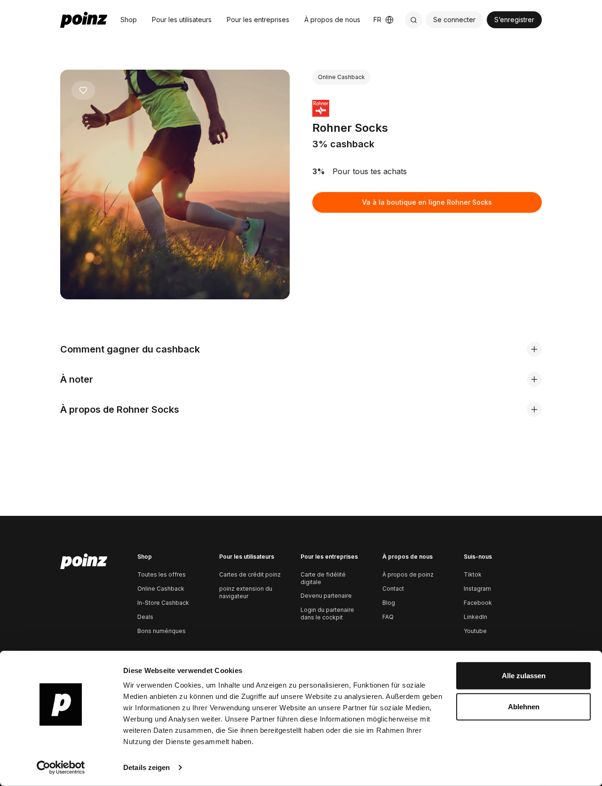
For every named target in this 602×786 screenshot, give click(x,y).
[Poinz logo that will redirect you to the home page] (83, 561)
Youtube (475, 630)
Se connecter (454, 20)
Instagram (477, 588)
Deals (145, 616)
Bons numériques (161, 630)
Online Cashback (160, 588)
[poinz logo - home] (83, 20)
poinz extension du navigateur (245, 592)
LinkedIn (475, 616)
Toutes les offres (161, 574)
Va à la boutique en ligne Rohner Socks (427, 202)
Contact (393, 588)
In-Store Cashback (163, 602)
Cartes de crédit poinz (250, 574)
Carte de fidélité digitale (323, 578)
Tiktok (473, 574)
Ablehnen (523, 706)
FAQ (388, 616)
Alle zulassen (524, 676)
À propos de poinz (408, 574)
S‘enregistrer (514, 20)
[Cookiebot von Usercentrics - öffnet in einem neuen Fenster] (61, 768)
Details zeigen (146, 767)
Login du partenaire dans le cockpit (327, 613)
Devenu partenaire (326, 595)
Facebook (478, 602)
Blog (388, 602)
